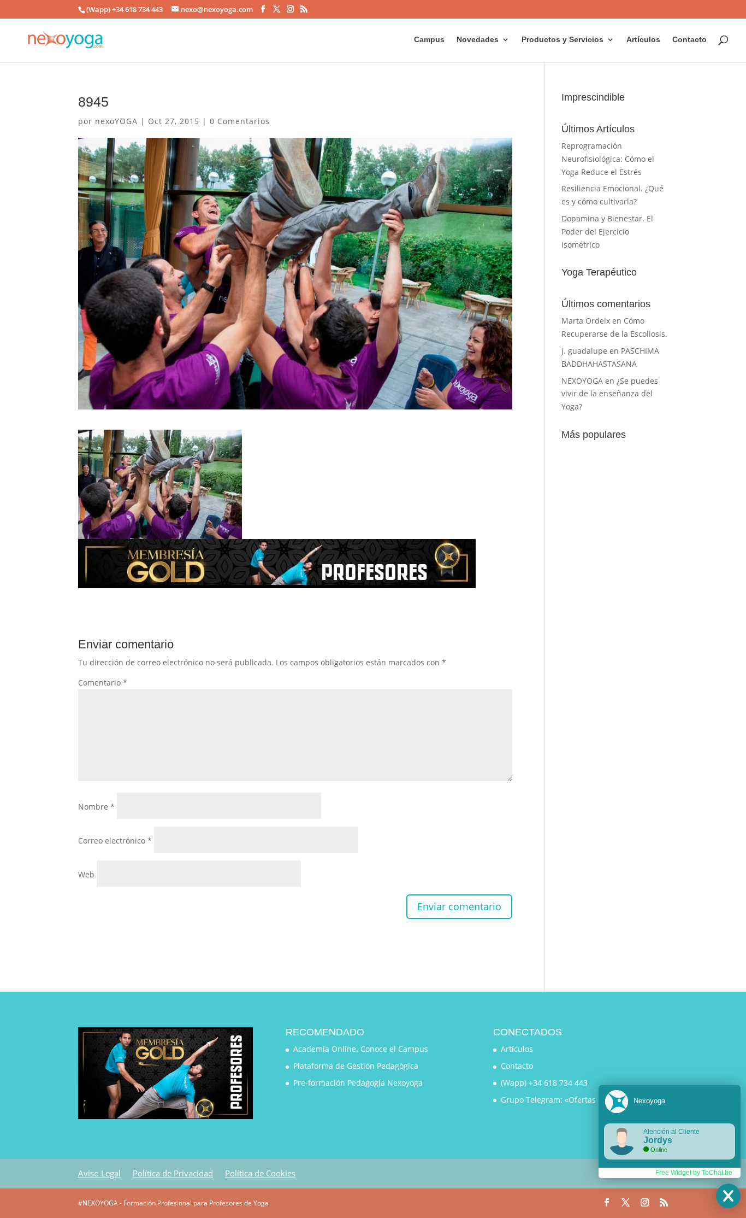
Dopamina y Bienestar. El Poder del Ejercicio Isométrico (607, 231)
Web (86, 874)
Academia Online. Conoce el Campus (360, 1049)
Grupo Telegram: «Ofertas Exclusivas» (570, 1099)
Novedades (478, 40)
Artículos (643, 40)
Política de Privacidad (173, 1173)
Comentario (102, 682)
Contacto (689, 40)
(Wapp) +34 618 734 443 (544, 1083)
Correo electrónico (115, 840)
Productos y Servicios (562, 40)
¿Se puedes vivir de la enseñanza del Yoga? (609, 394)
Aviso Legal (99, 1173)
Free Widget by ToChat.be (693, 1172)
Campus (429, 40)
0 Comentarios (240, 121)
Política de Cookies (260, 1173)
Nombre (96, 806)
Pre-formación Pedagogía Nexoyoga (358, 1083)
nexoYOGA (116, 121)
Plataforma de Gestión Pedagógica (355, 1066)
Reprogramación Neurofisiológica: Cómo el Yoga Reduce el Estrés (607, 158)
